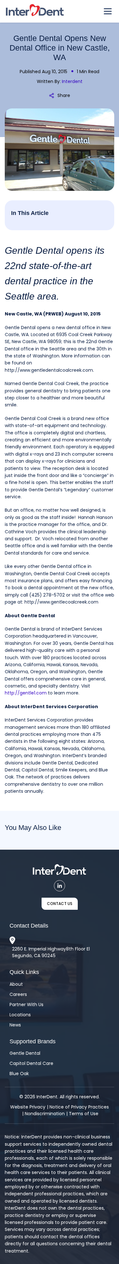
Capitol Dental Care (31, 1063)
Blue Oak (19, 1073)
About (16, 984)
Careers (18, 994)
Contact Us (59, 903)
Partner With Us (26, 1004)
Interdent (72, 81)
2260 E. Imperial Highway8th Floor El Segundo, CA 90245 (51, 952)
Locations (20, 1015)
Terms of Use (83, 1113)
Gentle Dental (25, 1053)
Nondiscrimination (45, 1113)
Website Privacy (27, 1107)
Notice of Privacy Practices (79, 1107)
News (15, 1025)
